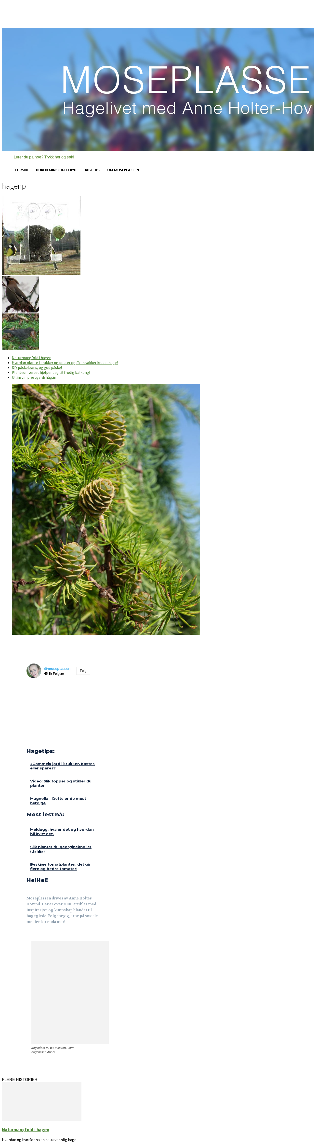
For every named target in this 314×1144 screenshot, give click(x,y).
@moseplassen (57, 668)
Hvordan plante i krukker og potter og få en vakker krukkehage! (65, 362)
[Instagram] (41, 935)
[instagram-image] (34, 690)
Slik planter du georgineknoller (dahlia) (61, 849)
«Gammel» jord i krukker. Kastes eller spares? (62, 765)
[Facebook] (29, 935)
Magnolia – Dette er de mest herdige (58, 800)
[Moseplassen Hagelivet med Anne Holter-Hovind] (157, 89)
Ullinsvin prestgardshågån (34, 377)
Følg (83, 671)
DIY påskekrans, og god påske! (37, 367)
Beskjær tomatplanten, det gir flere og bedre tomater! (60, 866)
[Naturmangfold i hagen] (41, 1120)
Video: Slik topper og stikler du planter (61, 783)
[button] (38, 157)
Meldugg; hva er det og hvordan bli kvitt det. (62, 831)
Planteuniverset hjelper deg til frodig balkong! (51, 372)
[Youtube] (53, 935)
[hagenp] (41, 273)
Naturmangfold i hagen (31, 357)
